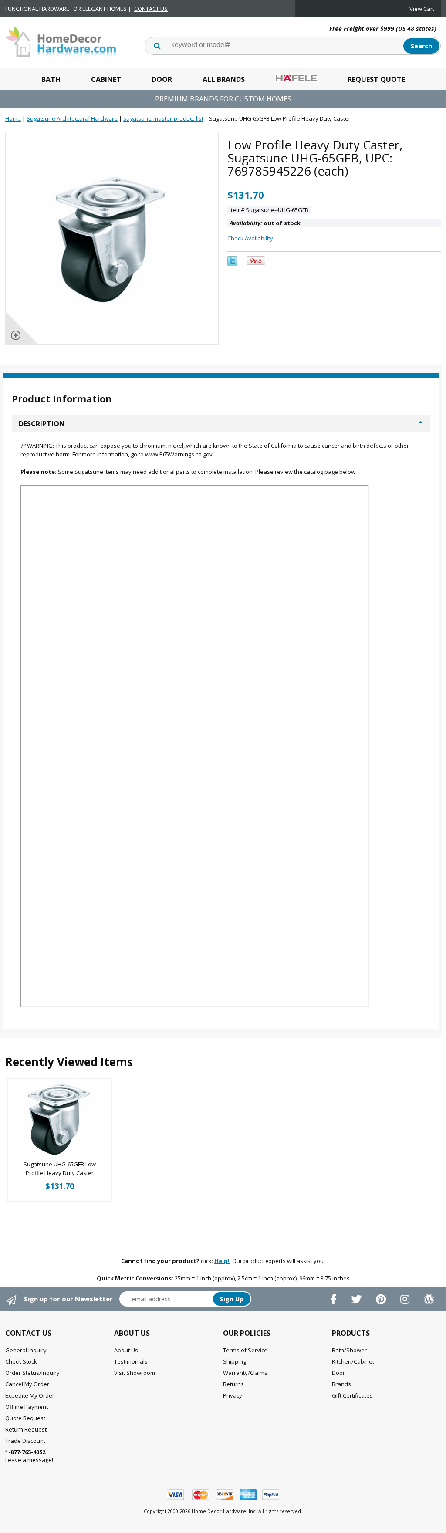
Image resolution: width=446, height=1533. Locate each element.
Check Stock (21, 1361)
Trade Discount (25, 1441)
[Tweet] (232, 264)
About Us (126, 1350)
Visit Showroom (134, 1373)
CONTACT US (151, 9)
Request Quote (376, 79)
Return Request (26, 1429)
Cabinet (106, 79)
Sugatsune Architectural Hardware (72, 118)
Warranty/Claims (245, 1373)
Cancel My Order (27, 1384)
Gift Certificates (352, 1395)
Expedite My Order (29, 1395)
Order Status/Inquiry (32, 1373)
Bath (51, 79)
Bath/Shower (349, 1350)
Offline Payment (26, 1407)
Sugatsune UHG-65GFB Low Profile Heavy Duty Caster (60, 1168)
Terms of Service (245, 1350)
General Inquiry (26, 1350)
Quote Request (25, 1418)
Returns (233, 1384)
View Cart (421, 9)
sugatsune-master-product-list (163, 118)
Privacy (232, 1395)
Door (162, 79)
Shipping (234, 1361)
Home (13, 118)
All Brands (224, 79)
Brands (341, 1384)
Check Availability (250, 238)
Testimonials (131, 1361)
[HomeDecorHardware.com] (60, 41)
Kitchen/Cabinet (353, 1361)
